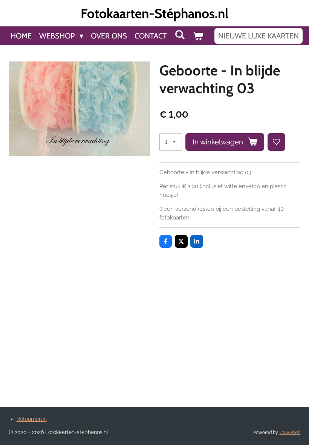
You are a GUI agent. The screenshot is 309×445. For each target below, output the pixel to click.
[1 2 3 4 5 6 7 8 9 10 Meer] (170, 142)
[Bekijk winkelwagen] (198, 35)
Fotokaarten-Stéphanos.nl (154, 13)
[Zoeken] (180, 34)
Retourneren (32, 419)
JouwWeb (289, 432)
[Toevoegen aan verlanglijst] (276, 142)
